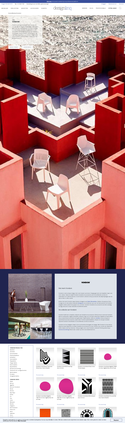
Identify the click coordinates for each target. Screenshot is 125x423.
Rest (11, 411)
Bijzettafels (13, 366)
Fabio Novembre (92, 301)
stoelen (98, 318)
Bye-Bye (12, 392)
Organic (12, 405)
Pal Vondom (13, 407)
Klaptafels (13, 361)
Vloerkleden (14, 353)
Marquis (12, 402)
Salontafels (13, 359)
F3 (10, 396)
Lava (11, 400)
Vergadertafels (14, 376)
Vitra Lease (112, 8)
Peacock (12, 409)
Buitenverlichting (15, 368)
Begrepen (116, 420)
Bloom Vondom (15, 387)
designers (81, 303)
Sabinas (12, 413)
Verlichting (15, 8)
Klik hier (49, 1)
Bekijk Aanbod (14, 47)
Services (121, 4)
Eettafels (12, 357)
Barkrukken (13, 372)
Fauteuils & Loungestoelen (18, 370)
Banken (12, 349)
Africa (12, 383)
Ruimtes (44, 8)
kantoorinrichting (64, 329)
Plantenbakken (14, 355)
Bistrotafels (13, 365)
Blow (11, 389)
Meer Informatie (22, 421)
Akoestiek (24, 8)
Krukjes (12, 374)
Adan (11, 381)
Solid (11, 417)
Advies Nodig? (27, 47)
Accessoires (35, 8)
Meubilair (4, 8)
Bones (12, 390)
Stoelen (12, 351)
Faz (11, 398)
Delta (11, 394)
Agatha (12, 385)
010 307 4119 (9, 4)
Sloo (11, 415)
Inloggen (103, 4)
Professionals (101, 8)
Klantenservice (112, 4)
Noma (12, 404)
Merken (84, 8)
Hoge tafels (13, 363)
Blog (91, 8)
